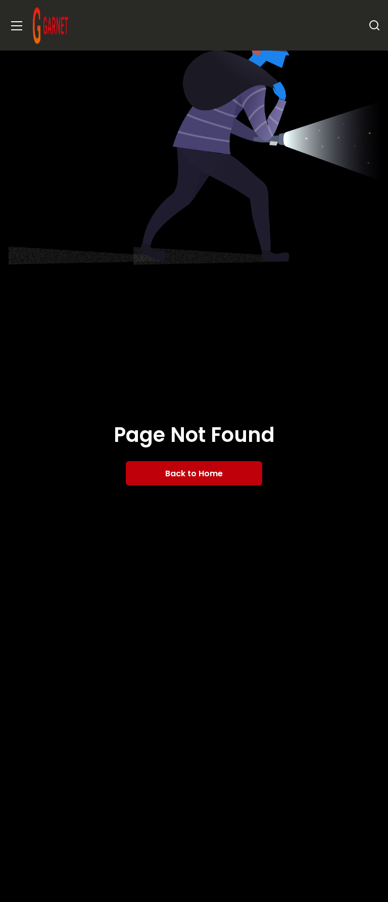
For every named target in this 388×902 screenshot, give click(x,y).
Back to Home (194, 473)
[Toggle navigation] (17, 25)
